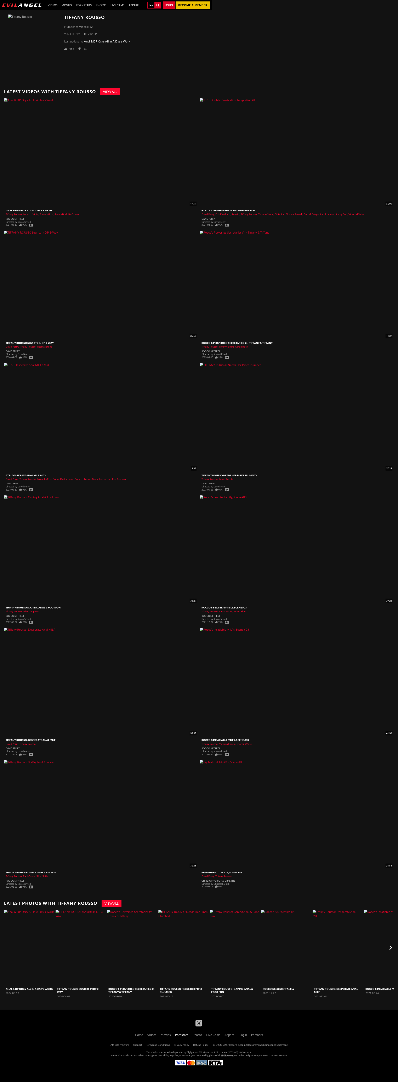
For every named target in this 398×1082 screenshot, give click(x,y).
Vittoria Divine (356, 214)
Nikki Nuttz (42, 876)
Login (169, 5)
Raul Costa (29, 876)
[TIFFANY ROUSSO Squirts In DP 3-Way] (81, 948)
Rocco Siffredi (15, 219)
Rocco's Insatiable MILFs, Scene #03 (225, 740)
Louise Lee (104, 479)
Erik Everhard (222, 214)
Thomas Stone (265, 214)
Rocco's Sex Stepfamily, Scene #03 (224, 607)
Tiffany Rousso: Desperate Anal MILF (31, 740)
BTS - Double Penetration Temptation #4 (228, 210)
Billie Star (280, 214)
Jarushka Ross (44, 479)
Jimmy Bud (61, 214)
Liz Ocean (73, 214)
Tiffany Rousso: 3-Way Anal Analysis (31, 872)
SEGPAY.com (227, 1055)
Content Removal (279, 1055)
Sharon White (244, 744)
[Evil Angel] (21, 5)
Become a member (192, 5)
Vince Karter (60, 479)
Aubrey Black (91, 479)
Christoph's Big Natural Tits (218, 881)
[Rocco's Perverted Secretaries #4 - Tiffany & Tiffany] (132, 948)
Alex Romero (327, 214)
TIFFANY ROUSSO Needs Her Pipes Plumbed (229, 475)
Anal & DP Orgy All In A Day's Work (107, 41)
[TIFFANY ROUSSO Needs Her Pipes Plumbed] (183, 948)
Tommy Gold (46, 214)
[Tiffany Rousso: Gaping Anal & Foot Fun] (235, 948)
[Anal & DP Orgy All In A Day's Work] (29, 948)
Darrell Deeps (311, 214)
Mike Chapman (31, 611)
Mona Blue (239, 611)
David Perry (207, 214)
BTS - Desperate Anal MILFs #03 (26, 475)
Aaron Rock (241, 346)
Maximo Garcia (227, 744)
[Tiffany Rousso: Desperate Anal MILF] (338, 948)
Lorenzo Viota (30, 214)
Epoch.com (128, 1055)
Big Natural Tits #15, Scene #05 (221, 872)
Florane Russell (294, 214)
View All (110, 91)
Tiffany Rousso (14, 214)
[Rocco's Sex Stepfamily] (286, 948)
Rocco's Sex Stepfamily (278, 988)
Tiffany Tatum (226, 346)
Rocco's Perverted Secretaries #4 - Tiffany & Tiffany (237, 343)
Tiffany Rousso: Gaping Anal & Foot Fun (33, 607)
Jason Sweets (75, 479)
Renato (235, 214)
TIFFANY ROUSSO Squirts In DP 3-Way (30, 343)
